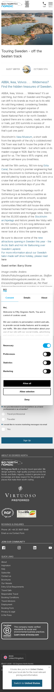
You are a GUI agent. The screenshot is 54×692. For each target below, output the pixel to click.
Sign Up (27, 440)
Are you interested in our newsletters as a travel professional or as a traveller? (23, 408)
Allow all (27, 383)
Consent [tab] (10, 298)
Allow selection (27, 391)
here (4, 259)
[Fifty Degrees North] (11, 4)
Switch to (27, 683)
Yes (9, 429)
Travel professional (16, 414)
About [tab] (44, 298)
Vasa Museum (24, 136)
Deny (27, 399)
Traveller (11, 419)
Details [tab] (27, 298)
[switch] (47, 354)
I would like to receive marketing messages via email (25, 424)
